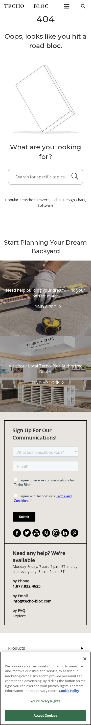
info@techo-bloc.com (32, 600)
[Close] (84, 658)
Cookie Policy (69, 690)
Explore (19, 615)
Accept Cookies (46, 715)
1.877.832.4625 (27, 586)
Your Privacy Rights (45, 701)
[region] (45, 688)
